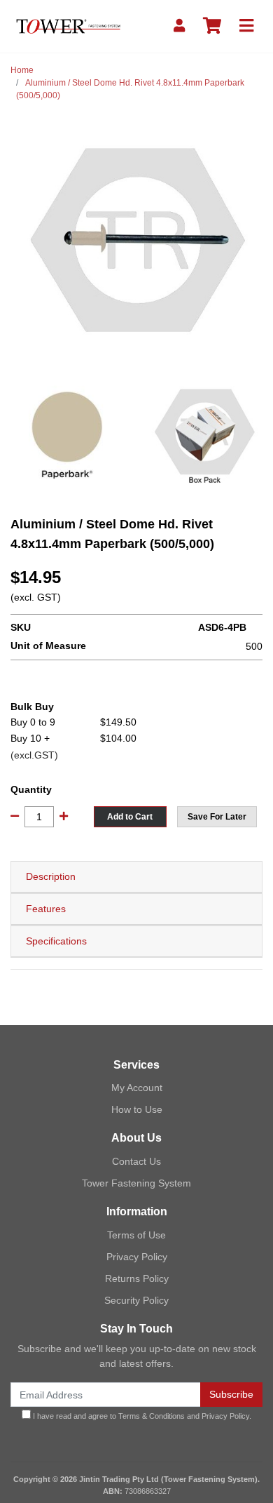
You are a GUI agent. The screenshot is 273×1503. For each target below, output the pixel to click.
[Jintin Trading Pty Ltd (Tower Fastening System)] (68, 25)
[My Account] (179, 26)
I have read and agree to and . (141, 1416)
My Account (136, 1087)
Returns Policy (137, 1278)
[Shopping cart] (212, 26)
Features (46, 908)
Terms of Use (136, 1235)
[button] (217, 816)
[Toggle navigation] (246, 26)
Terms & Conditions (151, 1416)
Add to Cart (130, 817)
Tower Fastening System (136, 1183)
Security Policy (136, 1300)
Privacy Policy (136, 1256)
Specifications (56, 941)
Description (51, 876)
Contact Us (136, 1161)
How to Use (136, 1109)
